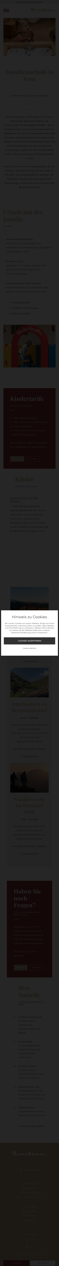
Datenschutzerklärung (20, 633)
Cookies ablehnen (29, 648)
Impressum (42, 633)
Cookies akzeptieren (29, 641)
